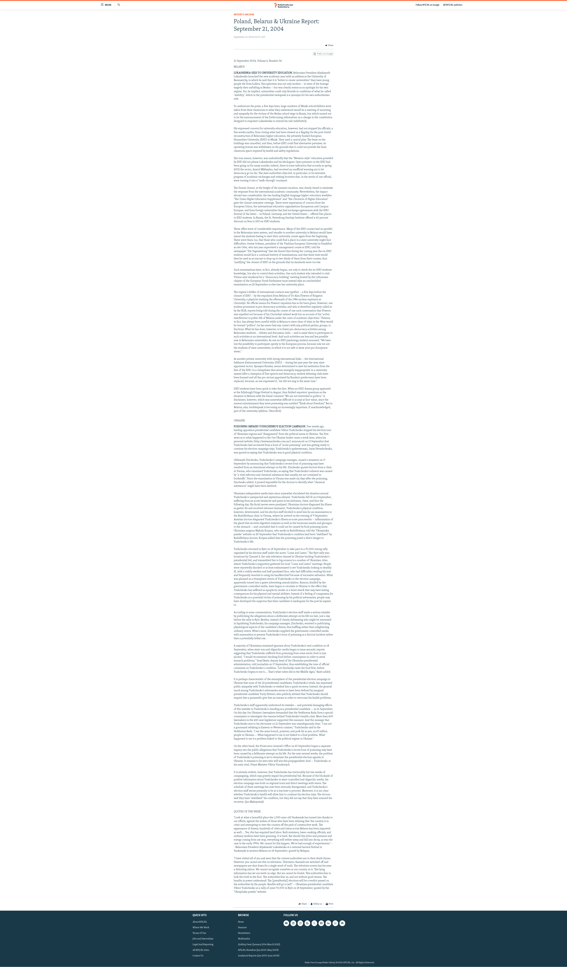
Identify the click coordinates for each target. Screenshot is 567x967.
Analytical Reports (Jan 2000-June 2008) (259, 956)
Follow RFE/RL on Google (427, 5)
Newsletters (244, 933)
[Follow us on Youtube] (286, 923)
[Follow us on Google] (307, 923)
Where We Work (201, 928)
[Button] (329, 45)
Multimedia (244, 939)
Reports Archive (244, 14)
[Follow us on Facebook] (321, 923)
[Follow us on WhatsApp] (335, 923)
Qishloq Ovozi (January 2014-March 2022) (259, 944)
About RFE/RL (200, 922)
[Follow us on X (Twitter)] (314, 923)
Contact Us (198, 956)
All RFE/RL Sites (201, 950)
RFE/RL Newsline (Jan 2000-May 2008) (258, 950)
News (241, 922)
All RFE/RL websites (452, 5)
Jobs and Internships (203, 939)
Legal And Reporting (203, 944)
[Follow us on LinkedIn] (328, 923)
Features (242, 928)
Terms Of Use (199, 933)
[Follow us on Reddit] (293, 923)
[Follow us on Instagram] (300, 923)
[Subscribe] (342, 923)
